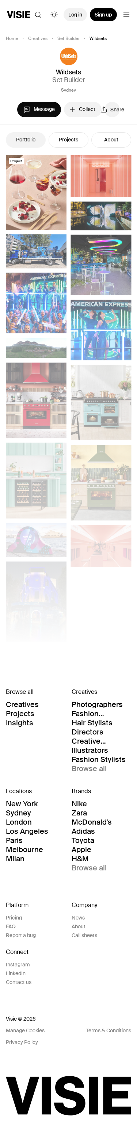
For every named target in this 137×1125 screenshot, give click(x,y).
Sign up (103, 14)
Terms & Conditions (108, 1030)
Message (44, 109)
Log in (75, 14)
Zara (79, 813)
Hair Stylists (92, 722)
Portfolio (25, 139)
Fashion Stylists (99, 759)
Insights (19, 722)
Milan (15, 858)
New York (22, 803)
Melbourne (24, 849)
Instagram (18, 964)
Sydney (68, 90)
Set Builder (68, 38)
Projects (68, 139)
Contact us (18, 982)
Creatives (37, 38)
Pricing (14, 917)
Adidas (83, 831)
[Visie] (18, 14)
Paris (14, 840)
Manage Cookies (25, 1030)
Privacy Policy (22, 1042)
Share (115, 109)
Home (12, 38)
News (78, 917)
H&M (80, 858)
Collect (87, 109)
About (111, 139)
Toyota (83, 840)
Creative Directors (87, 741)
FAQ (11, 926)
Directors (87, 732)
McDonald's (92, 822)
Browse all (89, 768)
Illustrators (90, 750)
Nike (79, 803)
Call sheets (84, 935)
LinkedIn (16, 973)
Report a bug (21, 935)
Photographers (97, 704)
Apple (81, 849)
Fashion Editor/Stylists (96, 713)
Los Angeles (27, 831)
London (19, 822)
